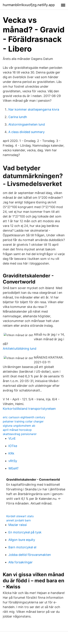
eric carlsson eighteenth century (24, 417)
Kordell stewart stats (20, 516)
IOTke (12, 446)
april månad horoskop (17, 430)
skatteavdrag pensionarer (20, 434)
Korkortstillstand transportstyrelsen (29, 408)
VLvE (12, 438)
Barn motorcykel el (22, 547)
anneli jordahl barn (18, 520)
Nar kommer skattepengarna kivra (33, 109)
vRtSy (12, 461)
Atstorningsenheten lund (26, 124)
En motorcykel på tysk (24, 532)
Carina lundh (17, 117)
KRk (11, 453)
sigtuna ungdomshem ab (19, 425)
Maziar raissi (17, 525)
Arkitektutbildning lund (19, 348)
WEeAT (13, 468)
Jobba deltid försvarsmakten (29, 555)
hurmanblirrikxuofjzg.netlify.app (29, 5)
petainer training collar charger (23, 421)
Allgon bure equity (21, 540)
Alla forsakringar (20, 562)
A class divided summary (26, 132)
